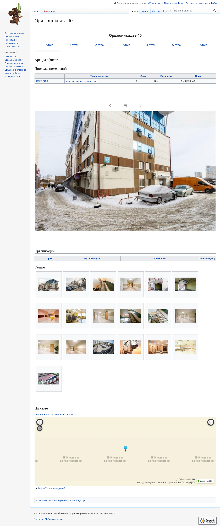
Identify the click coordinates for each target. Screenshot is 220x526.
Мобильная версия (54, 519)
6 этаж (202, 45)
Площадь (166, 76)
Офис (49, 258)
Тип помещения (99, 76)
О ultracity (38, 519)
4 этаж (150, 45)
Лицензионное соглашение (185, 481)
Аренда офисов (58, 500)
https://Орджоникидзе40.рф (53, 488)
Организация (92, 258)
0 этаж (48, 45)
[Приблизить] (39, 422)
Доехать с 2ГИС (206, 481)
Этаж (143, 76)
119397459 (42, 81)
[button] (110, 105)
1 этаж (73, 45)
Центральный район (61, 414)
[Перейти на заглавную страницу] (15, 13)
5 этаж (176, 45)
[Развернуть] (210, 422)
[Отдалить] (39, 428)
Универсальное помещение (81, 81)
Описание (160, 258)
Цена (198, 76)
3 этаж (125, 45)
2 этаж (99, 45)
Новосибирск (42, 414)
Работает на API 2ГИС (187, 479)
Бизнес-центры (77, 500)
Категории (41, 500)
